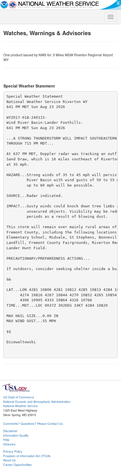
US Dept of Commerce (18, 397)
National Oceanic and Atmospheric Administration (36, 401)
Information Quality (16, 435)
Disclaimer (10, 430)
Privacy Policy (13, 451)
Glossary (9, 444)
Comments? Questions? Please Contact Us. (33, 423)
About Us (9, 460)
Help (6, 439)
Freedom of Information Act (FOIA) (27, 455)
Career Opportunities (17, 464)
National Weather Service (20, 405)
